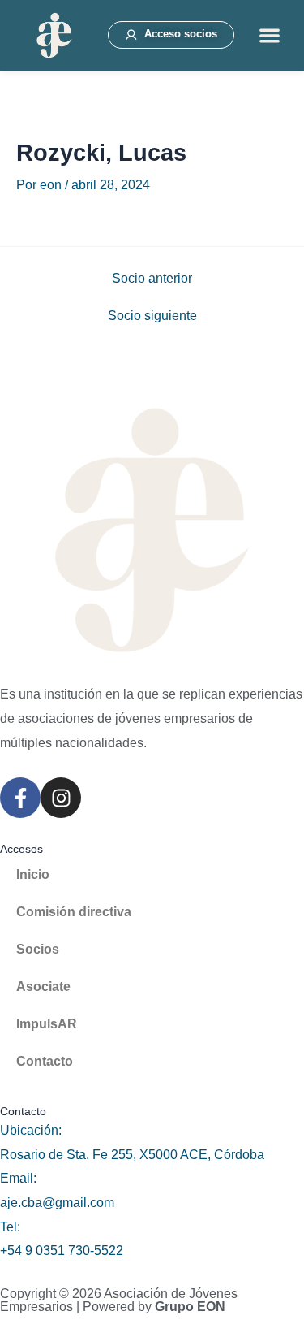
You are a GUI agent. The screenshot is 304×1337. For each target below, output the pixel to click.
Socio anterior (152, 278)
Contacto (44, 1061)
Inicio (32, 874)
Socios (37, 949)
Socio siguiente (152, 315)
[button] (269, 35)
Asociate (43, 986)
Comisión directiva (73, 912)
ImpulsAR (46, 1024)
